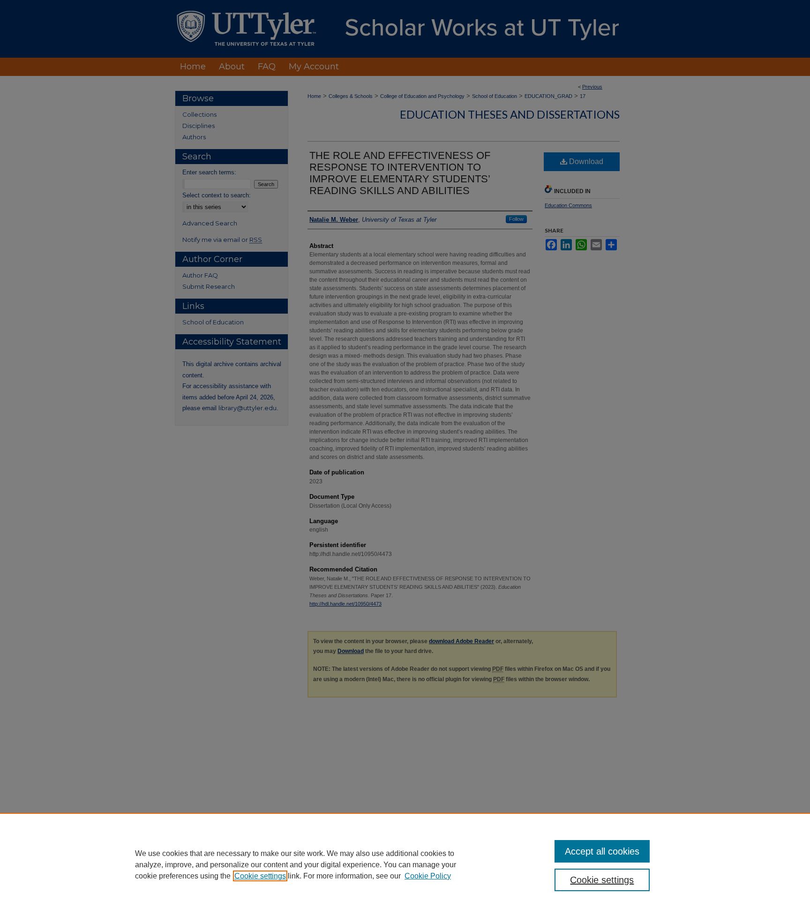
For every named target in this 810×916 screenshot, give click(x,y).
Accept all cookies (602, 851)
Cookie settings (260, 876)
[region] (405, 864)
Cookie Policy (428, 876)
